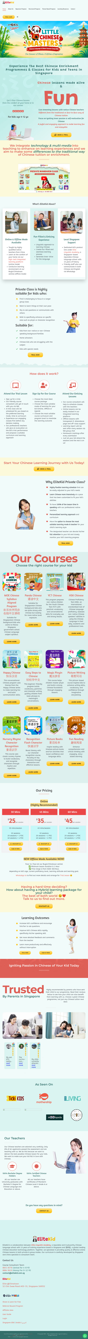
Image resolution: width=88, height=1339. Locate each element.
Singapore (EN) (8, 1323)
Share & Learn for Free (12, 1302)
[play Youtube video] (44, 178)
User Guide (7, 1314)
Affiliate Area (8, 1310)
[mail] (18, 1291)
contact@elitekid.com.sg (14, 1273)
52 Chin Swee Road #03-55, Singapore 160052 (24, 1286)
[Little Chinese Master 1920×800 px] (44, 22)
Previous (2, 1057)
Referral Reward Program (13, 1306)
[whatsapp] (14, 1291)
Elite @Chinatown (11, 1284)
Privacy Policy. (20, 1335)
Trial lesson (65, 875)
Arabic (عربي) (21, 1323)
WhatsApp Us (21, 875)
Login (5, 1318)
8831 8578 (7, 1268)
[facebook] (3, 1291)
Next (43, 1057)
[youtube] (11, 1291)
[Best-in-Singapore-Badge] (76, 1110)
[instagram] (7, 1291)
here (11, 1336)
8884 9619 (7, 1270)
